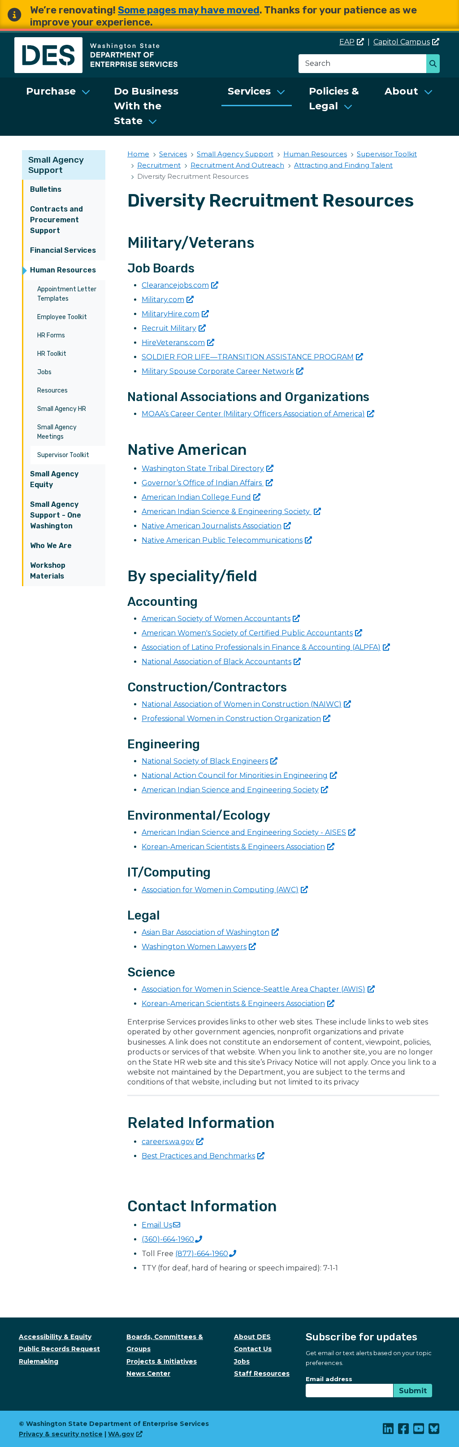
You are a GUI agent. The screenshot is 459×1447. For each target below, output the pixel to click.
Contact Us (253, 1348)
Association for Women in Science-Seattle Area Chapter (253, 989)
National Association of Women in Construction (242, 704)
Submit (413, 1391)
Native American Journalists (211, 526)
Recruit (169, 328)
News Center (148, 1373)
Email (157, 1225)
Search (435, 64)
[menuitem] (58, 107)
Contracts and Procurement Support (56, 220)
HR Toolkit (51, 354)
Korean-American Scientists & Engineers (233, 846)
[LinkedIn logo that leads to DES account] (388, 1430)
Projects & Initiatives (161, 1361)
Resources (52, 390)
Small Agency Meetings (57, 432)
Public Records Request (59, 1348)
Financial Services (63, 250)
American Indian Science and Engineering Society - (244, 832)
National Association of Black (216, 661)
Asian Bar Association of (205, 932)
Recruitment (159, 165)
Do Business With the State (146, 106)
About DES (252, 1336)
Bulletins (45, 189)
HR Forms (51, 335)
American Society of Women (216, 618)
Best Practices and (198, 1156)
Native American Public (222, 540)
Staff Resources (262, 1373)
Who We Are (51, 545)
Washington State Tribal (203, 468)
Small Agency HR (61, 409)
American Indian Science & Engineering (227, 511)
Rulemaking (38, 1361)
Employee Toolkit (62, 317)
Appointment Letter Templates (66, 293)
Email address (329, 1378)
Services (249, 91)
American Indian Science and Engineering (230, 790)
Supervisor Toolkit (63, 455)
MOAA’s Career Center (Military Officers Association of (253, 414)
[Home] (96, 42)
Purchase (51, 91)
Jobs (44, 372)
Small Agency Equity (54, 479)
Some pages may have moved (189, 10)
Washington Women (194, 946)
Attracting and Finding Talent (343, 165)
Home (138, 154)
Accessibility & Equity (55, 1336)
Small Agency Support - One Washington (55, 515)
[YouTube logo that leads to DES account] (419, 1430)
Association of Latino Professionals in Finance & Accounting (261, 647)
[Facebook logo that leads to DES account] (404, 1430)
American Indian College (196, 497)
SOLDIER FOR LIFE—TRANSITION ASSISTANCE (248, 357)
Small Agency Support (56, 165)
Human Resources (63, 270)
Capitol (401, 42)
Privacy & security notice (61, 1434)
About (401, 91)
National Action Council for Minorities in (235, 775)
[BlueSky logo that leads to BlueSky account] (434, 1430)
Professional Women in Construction (231, 718)
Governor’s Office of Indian (203, 483)
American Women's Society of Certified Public (247, 633)
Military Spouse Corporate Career (218, 371)
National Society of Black (205, 761)
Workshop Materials (47, 570)
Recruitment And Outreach (237, 165)
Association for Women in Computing (220, 889)
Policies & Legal (334, 98)
